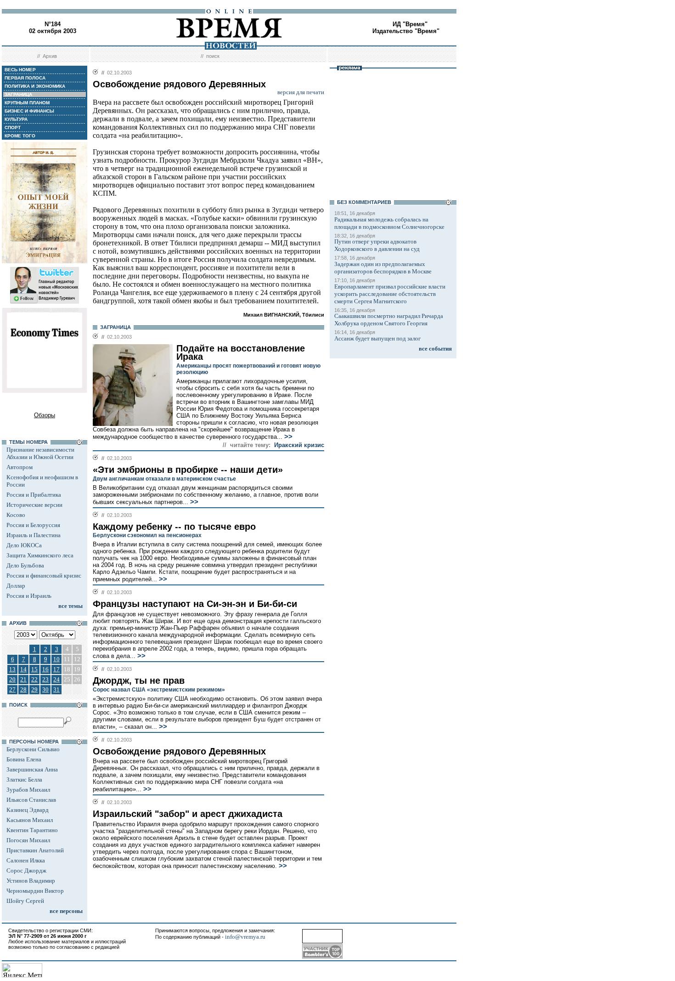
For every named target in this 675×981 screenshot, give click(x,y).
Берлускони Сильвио (33, 749)
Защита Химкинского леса (39, 555)
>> (287, 436)
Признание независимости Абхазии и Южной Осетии (40, 453)
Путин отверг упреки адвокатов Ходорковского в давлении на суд (377, 245)
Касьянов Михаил (29, 820)
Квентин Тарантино (32, 830)
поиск (212, 56)
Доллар (15, 585)
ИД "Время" (410, 24)
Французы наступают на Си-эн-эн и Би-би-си (195, 604)
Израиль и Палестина (33, 535)
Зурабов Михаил (28, 789)
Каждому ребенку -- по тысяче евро (174, 527)
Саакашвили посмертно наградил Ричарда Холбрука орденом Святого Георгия (388, 319)
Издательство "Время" (405, 31)
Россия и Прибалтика (33, 494)
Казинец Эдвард (27, 809)
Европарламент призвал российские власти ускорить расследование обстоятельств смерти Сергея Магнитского (389, 294)
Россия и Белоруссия (33, 525)
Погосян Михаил (28, 840)
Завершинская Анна (32, 769)
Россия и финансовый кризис (43, 575)
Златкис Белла (24, 779)
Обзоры (44, 415)
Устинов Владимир (30, 880)
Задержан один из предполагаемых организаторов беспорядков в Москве (383, 268)
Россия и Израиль (28, 595)
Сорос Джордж (26, 870)
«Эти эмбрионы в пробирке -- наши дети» (188, 470)
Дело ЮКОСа (24, 545)
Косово (15, 514)
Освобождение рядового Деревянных (179, 751)
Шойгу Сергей (25, 900)
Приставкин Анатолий (35, 850)
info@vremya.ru (245, 936)
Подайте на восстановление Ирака (240, 352)
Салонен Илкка (25, 860)
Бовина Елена (23, 759)
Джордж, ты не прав (139, 680)
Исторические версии (34, 504)
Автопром (19, 467)
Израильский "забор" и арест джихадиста (187, 814)
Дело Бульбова (25, 565)
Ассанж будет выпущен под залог (377, 338)
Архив (50, 56)
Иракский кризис (299, 445)
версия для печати (300, 92)
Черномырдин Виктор (35, 890)
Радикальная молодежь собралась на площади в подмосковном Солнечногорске (389, 223)
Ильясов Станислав (31, 799)
